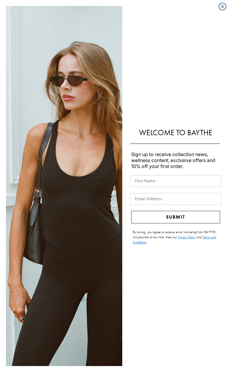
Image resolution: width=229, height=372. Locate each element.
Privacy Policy (187, 237)
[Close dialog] (222, 6)
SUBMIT (175, 217)
